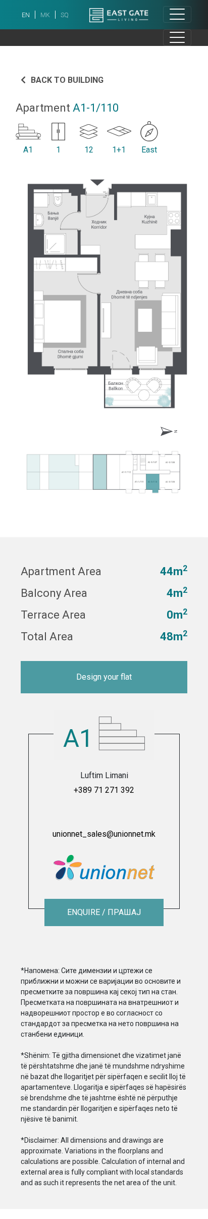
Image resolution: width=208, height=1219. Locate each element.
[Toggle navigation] (177, 14)
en (26, 15)
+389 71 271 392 (104, 790)
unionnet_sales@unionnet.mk (104, 834)
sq (65, 15)
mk (45, 15)
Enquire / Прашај (104, 912)
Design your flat (104, 677)
